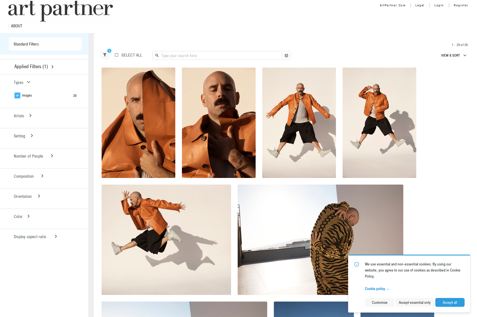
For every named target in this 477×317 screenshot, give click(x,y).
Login (439, 5)
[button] (104, 55)
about (16, 25)
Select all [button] (131, 55)
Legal (420, 5)
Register (461, 5)
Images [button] (27, 95)
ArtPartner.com (393, 5)
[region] (138, 123)
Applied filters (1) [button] (31, 66)
